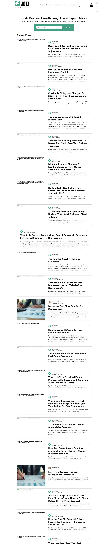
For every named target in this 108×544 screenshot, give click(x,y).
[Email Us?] (97, 7)
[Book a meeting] (97, 10)
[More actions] (88, 42)
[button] (97, 3)
